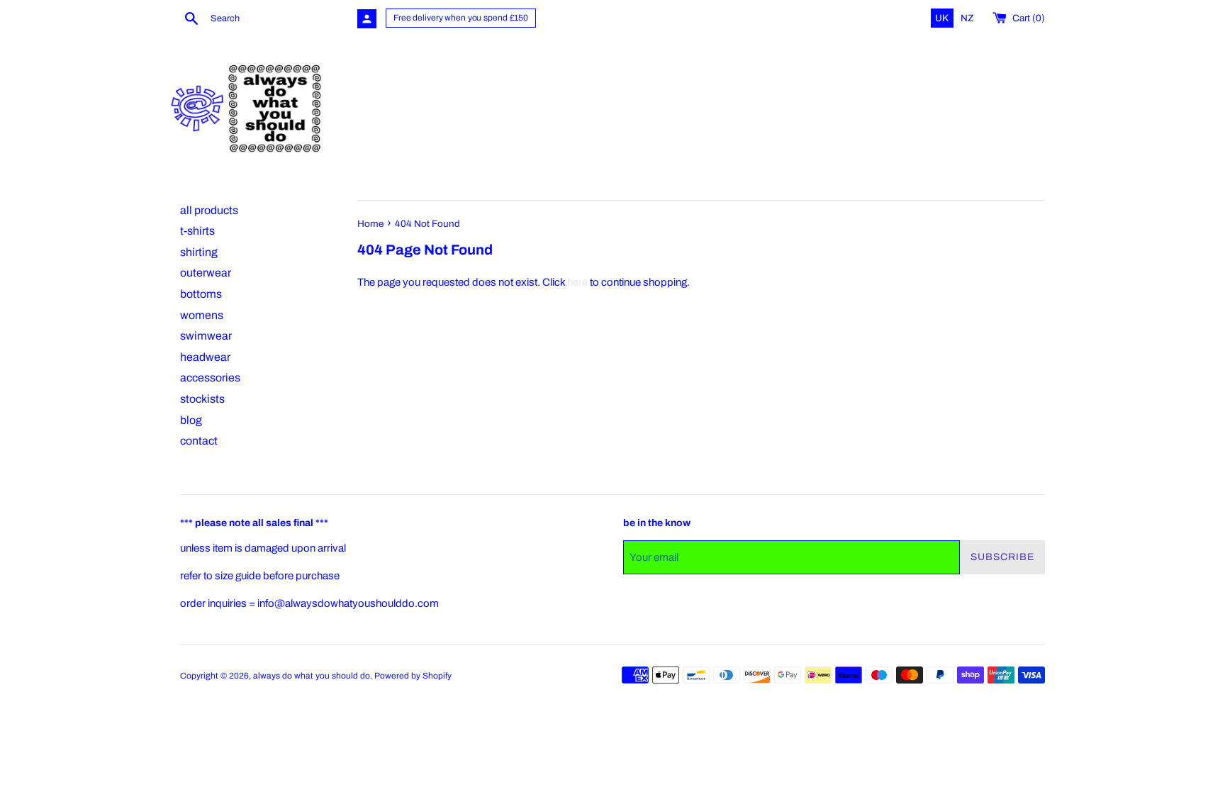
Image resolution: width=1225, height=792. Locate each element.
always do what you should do (311, 676)
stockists (202, 399)
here (577, 282)
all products (209, 210)
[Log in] (366, 18)
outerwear (205, 273)
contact (199, 441)
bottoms (201, 294)
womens (201, 315)
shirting (199, 252)
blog (191, 420)
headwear (205, 357)
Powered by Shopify (413, 676)
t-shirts (197, 231)
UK (943, 18)
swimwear (206, 336)
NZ (967, 18)
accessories (210, 378)
